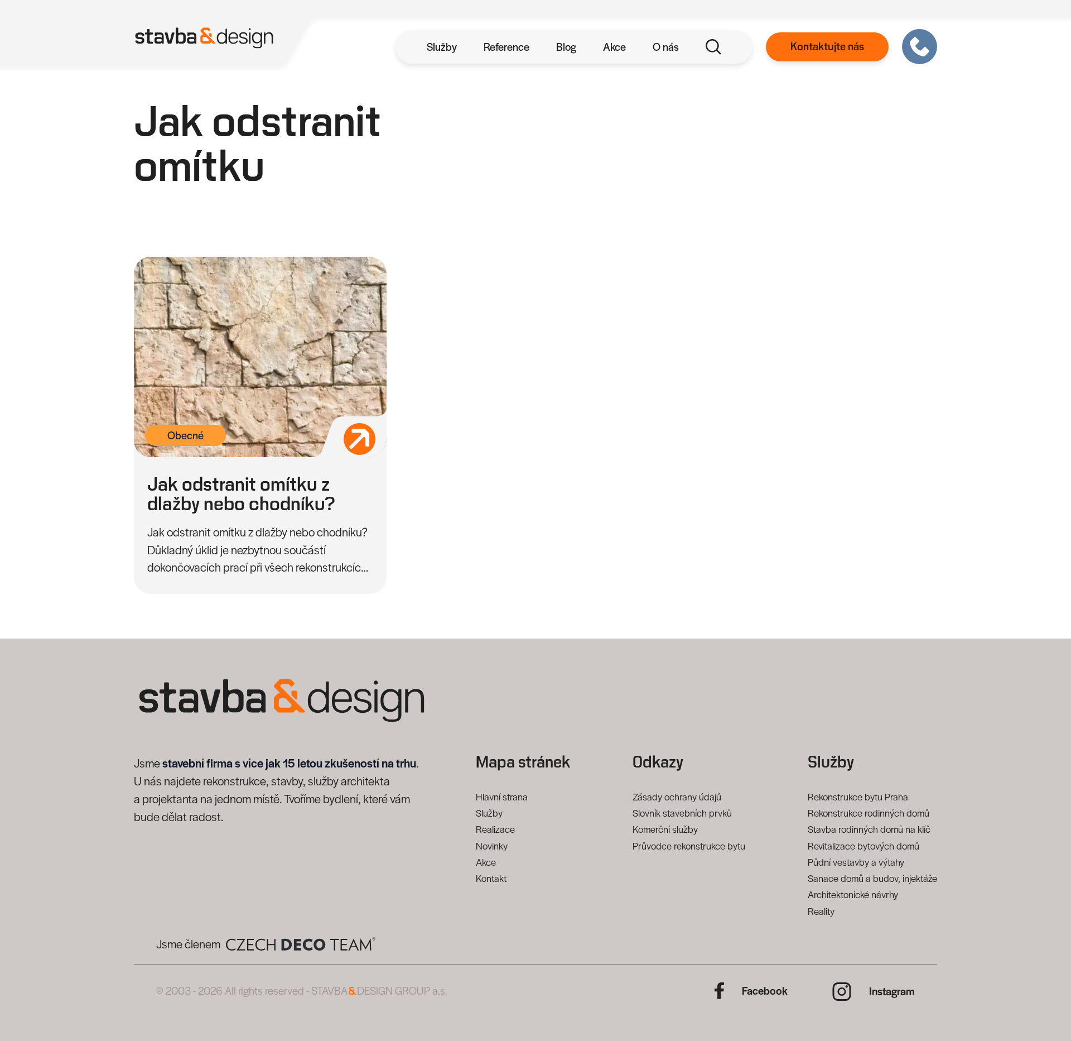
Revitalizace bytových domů (863, 845)
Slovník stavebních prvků (682, 812)
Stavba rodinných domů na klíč (869, 829)
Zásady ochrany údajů (677, 796)
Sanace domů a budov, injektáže (872, 878)
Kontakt (491, 878)
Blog (566, 46)
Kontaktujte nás (827, 46)
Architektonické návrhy (853, 894)
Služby (442, 46)
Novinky (492, 845)
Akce (614, 46)
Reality (821, 911)
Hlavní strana (502, 796)
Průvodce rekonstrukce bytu (689, 845)
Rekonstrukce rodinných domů (868, 812)
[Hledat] (713, 47)
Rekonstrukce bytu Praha (858, 796)
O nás (666, 46)
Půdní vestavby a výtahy (856, 862)
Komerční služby (665, 829)
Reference (506, 46)
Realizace (495, 829)
